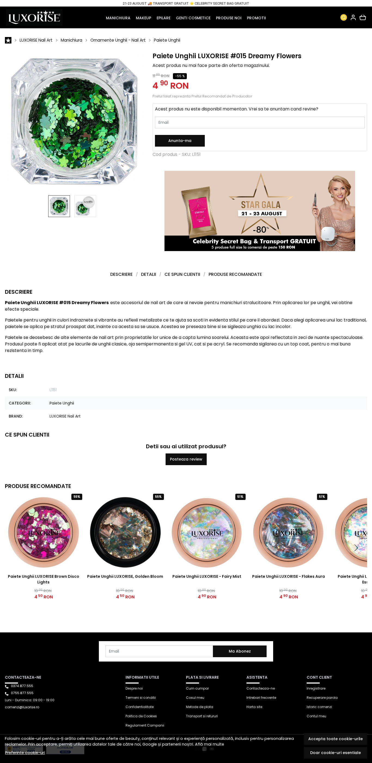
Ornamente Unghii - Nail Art (118, 40)
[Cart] (362, 17)
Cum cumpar (197, 688)
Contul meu (316, 716)
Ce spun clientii (182, 274)
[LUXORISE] (38, 17)
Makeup (143, 18)
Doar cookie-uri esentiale (335, 752)
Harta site (254, 707)
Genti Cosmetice (193, 18)
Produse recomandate (235, 274)
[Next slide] (356, 547)
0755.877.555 (22, 693)
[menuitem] (59, 206)
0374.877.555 (22, 686)
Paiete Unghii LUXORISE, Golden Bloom (125, 576)
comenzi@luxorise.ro (22, 707)
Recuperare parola (322, 697)
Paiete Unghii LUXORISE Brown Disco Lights (43, 579)
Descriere (121, 274)
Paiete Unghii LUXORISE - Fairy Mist (206, 576)
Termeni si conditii (141, 697)
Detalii (148, 274)
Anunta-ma (179, 140)
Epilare (163, 18)
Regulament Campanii (145, 725)
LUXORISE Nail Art (36, 40)
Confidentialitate (140, 707)
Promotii (256, 18)
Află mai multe (209, 744)
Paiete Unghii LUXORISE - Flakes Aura (288, 576)
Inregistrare (316, 688)
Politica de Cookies (141, 716)
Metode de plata (199, 707)
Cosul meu (195, 697)
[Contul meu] (353, 17)
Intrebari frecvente (261, 697)
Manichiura (118, 18)
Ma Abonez (240, 651)
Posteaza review (186, 459)
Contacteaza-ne (260, 688)
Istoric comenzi (319, 707)
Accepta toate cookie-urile (335, 739)
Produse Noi (229, 18)
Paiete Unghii (167, 40)
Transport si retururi (202, 716)
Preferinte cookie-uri (25, 752)
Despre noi (134, 688)
